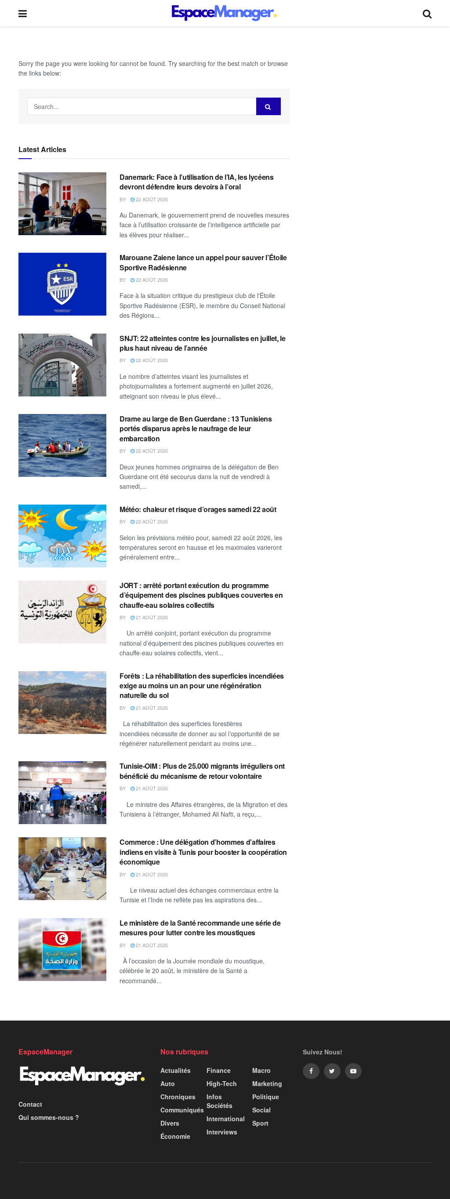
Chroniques (178, 1096)
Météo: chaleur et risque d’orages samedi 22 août (198, 509)
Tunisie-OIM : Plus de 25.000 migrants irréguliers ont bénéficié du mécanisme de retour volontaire (202, 771)
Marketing (267, 1083)
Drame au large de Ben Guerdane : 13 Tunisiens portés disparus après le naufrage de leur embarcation (196, 428)
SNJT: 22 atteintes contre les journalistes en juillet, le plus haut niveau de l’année (203, 343)
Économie (175, 1136)
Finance (219, 1070)
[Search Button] (268, 106)
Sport (260, 1123)
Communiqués (182, 1109)
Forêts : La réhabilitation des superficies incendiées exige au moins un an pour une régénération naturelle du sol (202, 686)
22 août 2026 (151, 199)
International (226, 1118)
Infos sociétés (219, 1101)
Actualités (175, 1070)
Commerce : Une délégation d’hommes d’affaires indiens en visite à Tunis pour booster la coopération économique (203, 852)
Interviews (222, 1131)
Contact (30, 1104)
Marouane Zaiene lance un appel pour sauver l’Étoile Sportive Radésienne (203, 262)
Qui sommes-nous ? (48, 1117)
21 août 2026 (151, 617)
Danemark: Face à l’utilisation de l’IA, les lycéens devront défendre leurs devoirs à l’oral (197, 182)
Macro (261, 1070)
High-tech (222, 1083)
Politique (265, 1096)
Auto (167, 1083)
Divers (169, 1123)
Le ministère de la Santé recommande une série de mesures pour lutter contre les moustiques (200, 927)
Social (261, 1109)
